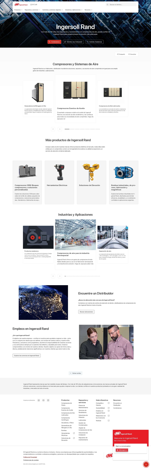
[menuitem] (18, 10)
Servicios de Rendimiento (83, 411)
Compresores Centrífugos (65, 419)
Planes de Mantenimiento (83, 406)
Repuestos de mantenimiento (83, 439)
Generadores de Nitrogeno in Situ (66, 426)
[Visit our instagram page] (48, 400)
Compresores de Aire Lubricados (68, 414)
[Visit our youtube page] (43, 400)
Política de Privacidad (30, 457)
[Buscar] (107, 4)
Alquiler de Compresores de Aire (85, 429)
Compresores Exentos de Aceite (67, 409)
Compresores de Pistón (66, 404)
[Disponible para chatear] (146, 464)
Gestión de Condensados (83, 424)
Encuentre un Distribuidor (117, 404)
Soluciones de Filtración (83, 416)
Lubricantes (82, 420)
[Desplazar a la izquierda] (53, 129)
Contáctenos (117, 408)
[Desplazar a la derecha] (60, 129)
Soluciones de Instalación (83, 434)
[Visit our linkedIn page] (38, 400)
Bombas (64, 430)
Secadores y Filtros (67, 423)
